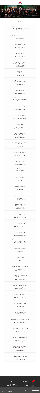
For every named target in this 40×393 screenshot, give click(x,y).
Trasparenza (25, 385)
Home (25, 380)
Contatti (25, 384)
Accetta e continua (35, 390)
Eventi (25, 382)
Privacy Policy (25, 387)
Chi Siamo (25, 381)
